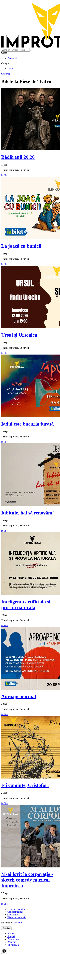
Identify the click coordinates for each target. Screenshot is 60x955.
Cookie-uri (12, 914)
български (13, 939)
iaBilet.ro (18, 922)
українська (13, 944)
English (11, 936)
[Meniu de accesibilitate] (4, 951)
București (12, 58)
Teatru (10, 68)
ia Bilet (4, 175)
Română (6, 928)
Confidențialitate (15, 911)
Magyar (11, 942)
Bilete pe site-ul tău (16, 917)
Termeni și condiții (16, 909)
